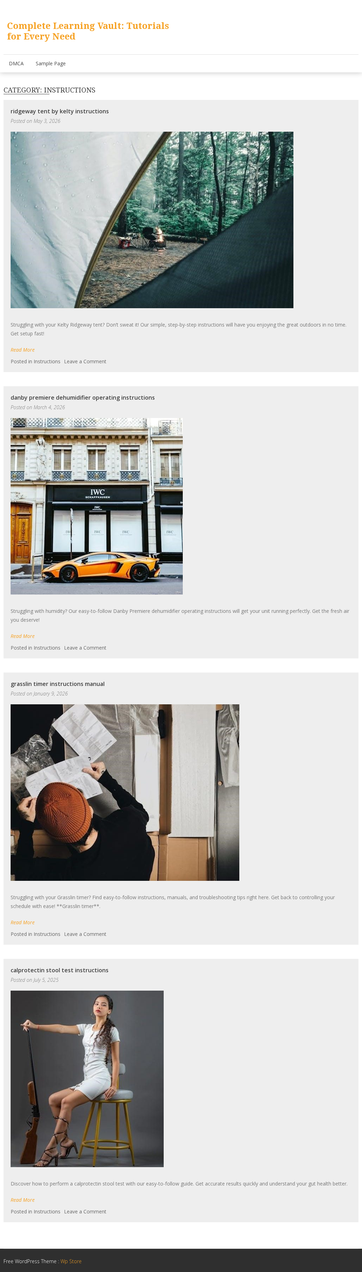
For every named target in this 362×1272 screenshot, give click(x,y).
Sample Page (51, 63)
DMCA (16, 63)
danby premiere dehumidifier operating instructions (83, 397)
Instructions (47, 361)
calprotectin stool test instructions (60, 970)
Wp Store (71, 1261)
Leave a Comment (85, 361)
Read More (23, 349)
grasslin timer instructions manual (58, 684)
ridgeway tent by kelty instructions (60, 111)
